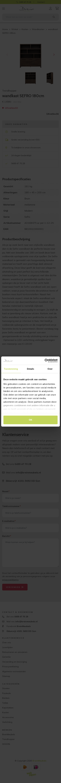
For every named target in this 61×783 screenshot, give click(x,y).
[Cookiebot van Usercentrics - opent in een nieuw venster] (45, 361)
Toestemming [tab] (11, 369)
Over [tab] (50, 369)
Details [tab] (30, 369)
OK (30, 420)
